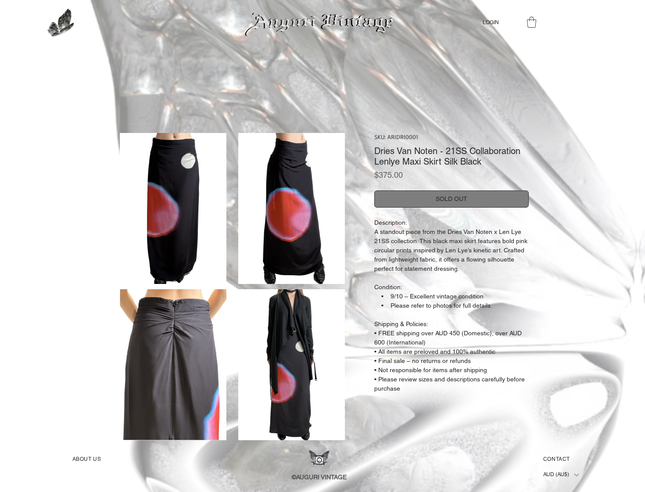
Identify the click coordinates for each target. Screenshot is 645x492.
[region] (81, 27)
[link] (531, 22)
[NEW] (60, 22)
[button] (172, 208)
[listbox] (561, 474)
